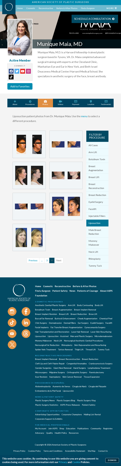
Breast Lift (94, 177)
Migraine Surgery (57, 372)
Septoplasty (54, 377)
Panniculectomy (96, 372)
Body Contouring (85, 305)
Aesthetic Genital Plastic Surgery (50, 305)
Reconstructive (46, 8)
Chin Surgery (41, 323)
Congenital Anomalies (77, 363)
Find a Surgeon (88, 8)
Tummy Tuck (95, 265)
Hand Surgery (79, 368)
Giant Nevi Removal (62, 368)
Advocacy (39, 433)
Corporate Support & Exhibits (48, 419)
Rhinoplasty (94, 258)
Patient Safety (60, 290)
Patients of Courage (87, 290)
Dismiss (112, 460)
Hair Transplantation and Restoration (52, 331)
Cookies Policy (34, 451)
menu (84, 116)
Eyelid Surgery (96, 201)
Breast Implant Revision (46, 314)
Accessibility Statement (75, 451)
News (72, 290)
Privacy (63, 462)
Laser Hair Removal (80, 331)
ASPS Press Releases (70, 405)
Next (58, 260)
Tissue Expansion (92, 377)
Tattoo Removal (65, 349)
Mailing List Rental (92, 414)
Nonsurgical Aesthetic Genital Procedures (83, 340)
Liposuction (94, 223)
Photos (45, 104)
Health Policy (61, 433)
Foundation (41, 295)
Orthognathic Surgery (77, 372)
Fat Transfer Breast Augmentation (66, 327)
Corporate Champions (72, 414)
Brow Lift (93, 314)
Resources (74, 433)
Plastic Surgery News (45, 400)
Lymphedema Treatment (99, 368)
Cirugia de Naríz (79, 386)
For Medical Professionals (52, 425)
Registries (108, 428)
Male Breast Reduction (95, 231)
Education (70, 428)
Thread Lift (90, 349)
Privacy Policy (19, 451)
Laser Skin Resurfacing (101, 331)
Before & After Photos (67, 8)
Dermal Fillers (70, 323)
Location (91, 104)
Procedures (30, 104)
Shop (61, 428)
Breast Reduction (97, 195)
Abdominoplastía (43, 386)
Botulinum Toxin (97, 159)
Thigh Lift (79, 349)
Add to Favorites (20, 86)
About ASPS (106, 290)
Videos (60, 104)
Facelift (92, 209)
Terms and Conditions (52, 451)
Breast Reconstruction (96, 186)
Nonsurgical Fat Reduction (47, 345)
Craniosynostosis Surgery (100, 363)
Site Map (91, 451)
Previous (33, 260)
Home (20, 8)
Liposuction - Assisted (58, 336)
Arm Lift (93, 152)
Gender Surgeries (43, 368)
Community (96, 428)
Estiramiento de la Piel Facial (48, 391)
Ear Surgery (83, 323)
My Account (40, 428)
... (41, 260)
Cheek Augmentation (87, 318)
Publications (83, 428)
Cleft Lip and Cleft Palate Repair (50, 363)
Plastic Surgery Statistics (46, 405)
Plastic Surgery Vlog (86, 400)
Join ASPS (53, 428)
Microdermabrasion (103, 336)
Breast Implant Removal (85, 309)
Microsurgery (41, 372)
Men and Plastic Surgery (81, 336)
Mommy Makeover (94, 242)
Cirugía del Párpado (97, 386)
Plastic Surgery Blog (66, 400)
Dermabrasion (55, 323)
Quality (49, 433)
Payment (75, 104)
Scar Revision (41, 377)
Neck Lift (93, 251)
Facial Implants (42, 327)
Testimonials (106, 104)
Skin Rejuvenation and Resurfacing (90, 345)
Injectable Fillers (97, 215)
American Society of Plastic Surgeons (60, 2)
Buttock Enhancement (65, 318)
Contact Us (103, 451)
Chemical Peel (105, 318)
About (15, 104)
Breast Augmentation (96, 168)
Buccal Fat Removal (44, 318)
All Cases (93, 145)
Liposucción (68, 391)
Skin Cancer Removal (72, 377)
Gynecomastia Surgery (94, 327)
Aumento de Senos (61, 386)
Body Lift (99, 305)
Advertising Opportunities (47, 414)
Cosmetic (30, 8)
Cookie (76, 462)
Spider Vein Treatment (45, 349)
